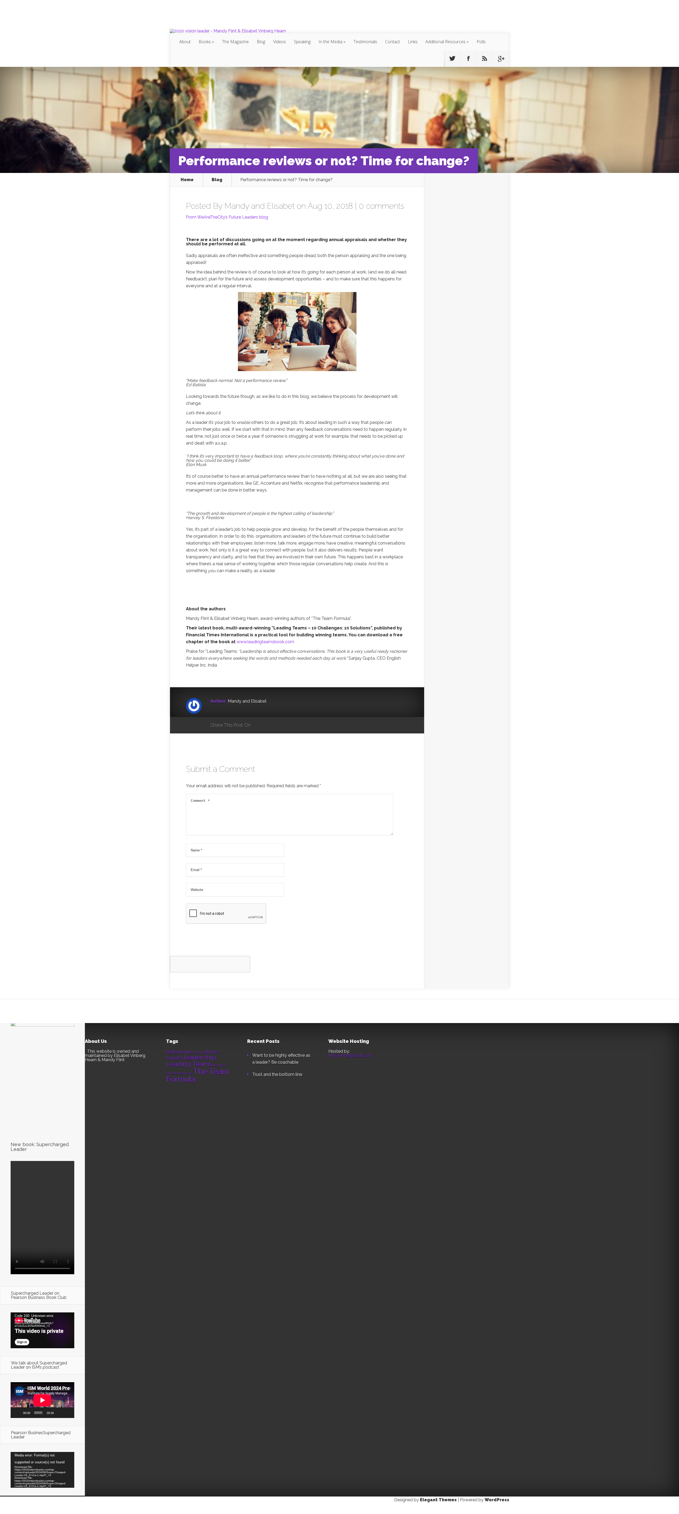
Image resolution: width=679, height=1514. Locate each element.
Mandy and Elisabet (259, 206)
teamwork (185, 1073)
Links (412, 42)
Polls (481, 42)
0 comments (381, 206)
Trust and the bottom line (277, 1074)
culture (209, 1052)
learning (219, 1065)
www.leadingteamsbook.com (265, 641)
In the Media (330, 42)
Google (260, 725)
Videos (279, 42)
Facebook (270, 725)
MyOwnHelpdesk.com (350, 1055)
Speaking (302, 42)
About (185, 42)
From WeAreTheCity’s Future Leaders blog (227, 217)
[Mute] (59, 1412)
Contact (392, 42)
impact (174, 1058)
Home (187, 180)
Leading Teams (189, 1064)
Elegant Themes (438, 1499)
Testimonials (365, 42)
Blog (261, 42)
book (196, 1052)
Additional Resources (445, 42)
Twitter (280, 725)
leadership (200, 1057)
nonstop (171, 1073)
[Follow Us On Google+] (501, 58)
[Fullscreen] (67, 1412)
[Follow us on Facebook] (468, 58)
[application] (42, 1330)
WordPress (497, 1499)
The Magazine (235, 42)
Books (205, 42)
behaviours (179, 1052)
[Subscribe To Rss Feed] (485, 58)
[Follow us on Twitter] (452, 58)
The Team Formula (197, 1075)
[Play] (17, 1412)
